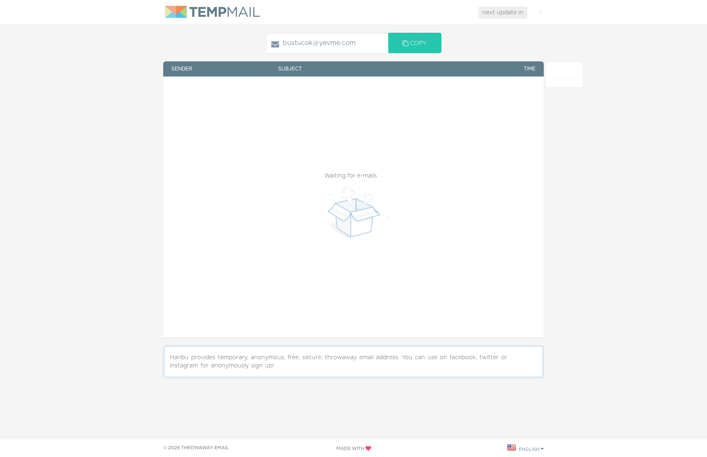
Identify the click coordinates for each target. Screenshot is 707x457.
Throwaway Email (205, 448)
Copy (417, 43)
